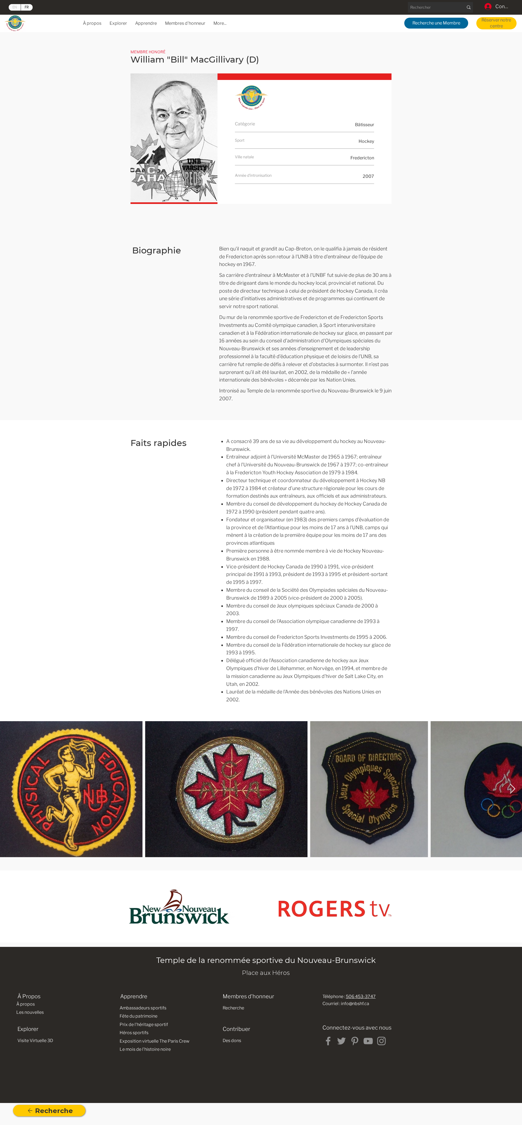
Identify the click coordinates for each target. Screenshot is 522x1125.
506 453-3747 (361, 996)
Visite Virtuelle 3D (35, 1040)
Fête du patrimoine (138, 1016)
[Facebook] (328, 1041)
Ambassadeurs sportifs (143, 1008)
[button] (146, 23)
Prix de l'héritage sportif (144, 1024)
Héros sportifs (134, 1032)
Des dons (232, 1040)
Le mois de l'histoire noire (145, 1049)
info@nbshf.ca (355, 1003)
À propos (25, 1004)
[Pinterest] (355, 1041)
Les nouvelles (30, 1012)
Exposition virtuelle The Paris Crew (154, 1041)
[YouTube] (368, 1041)
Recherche (233, 1008)
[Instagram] (381, 1041)
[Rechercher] (468, 7)
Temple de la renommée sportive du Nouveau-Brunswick (266, 960)
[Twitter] (341, 1041)
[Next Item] (512, 789)
